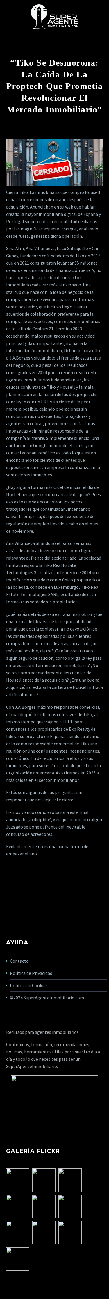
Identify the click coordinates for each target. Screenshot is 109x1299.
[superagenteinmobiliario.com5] (70, 1206)
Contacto (19, 961)
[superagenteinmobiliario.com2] (70, 1232)
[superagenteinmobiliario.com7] (17, 1180)
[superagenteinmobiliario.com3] (17, 1232)
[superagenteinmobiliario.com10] (44, 1180)
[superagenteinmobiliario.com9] (17, 1206)
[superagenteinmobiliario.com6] (44, 1206)
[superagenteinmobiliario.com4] (44, 1232)
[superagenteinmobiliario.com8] (70, 1180)
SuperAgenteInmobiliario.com (54, 998)
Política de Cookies (29, 985)
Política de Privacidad (31, 973)
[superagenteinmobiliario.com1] (17, 1259)
